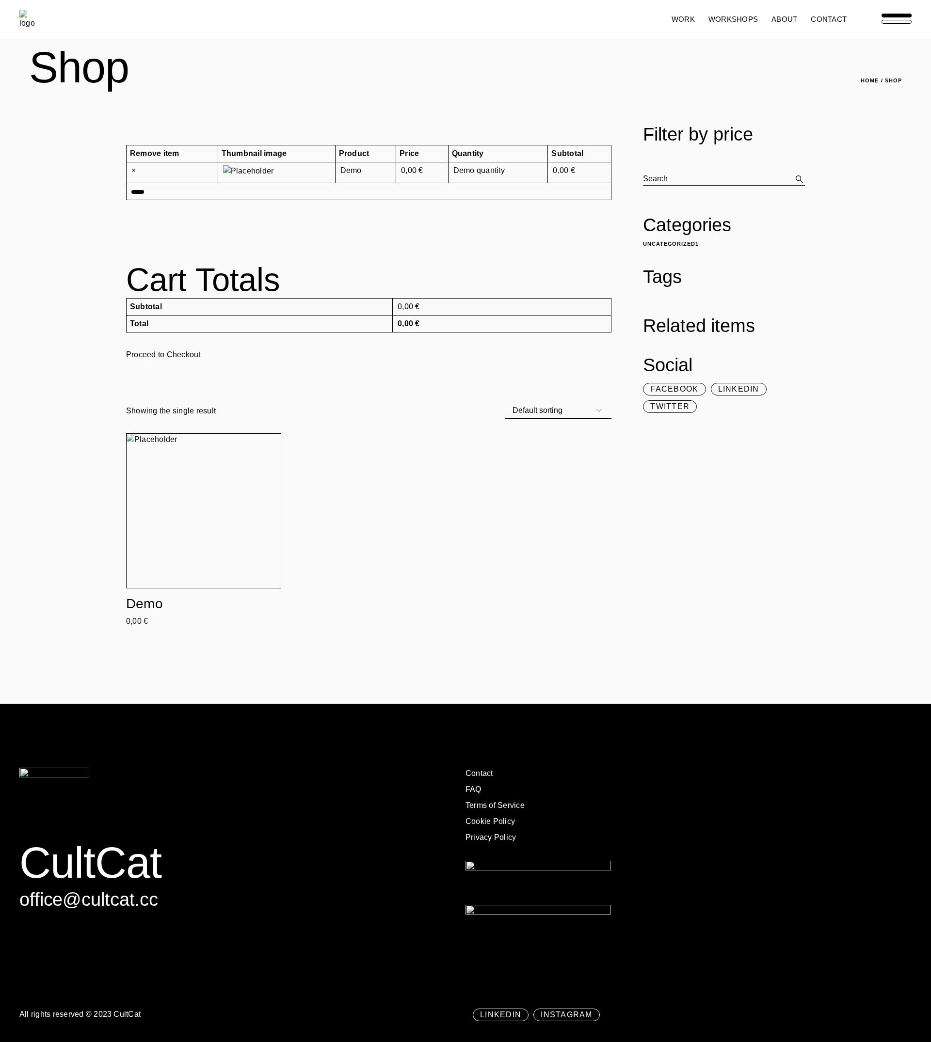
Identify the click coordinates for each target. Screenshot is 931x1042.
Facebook (674, 389)
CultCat (127, 1014)
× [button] (133, 170)
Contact (479, 773)
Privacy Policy (491, 837)
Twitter (670, 406)
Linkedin (738, 389)
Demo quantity (479, 170)
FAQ (474, 789)
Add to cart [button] (144, 626)
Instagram (567, 1015)
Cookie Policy (490, 821)
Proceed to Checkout (163, 354)
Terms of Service (495, 805)
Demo (351, 170)
